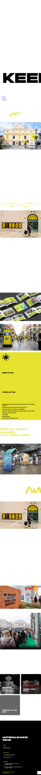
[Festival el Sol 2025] (10, 705)
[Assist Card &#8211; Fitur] (31, 684)
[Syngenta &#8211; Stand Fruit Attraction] (10, 684)
